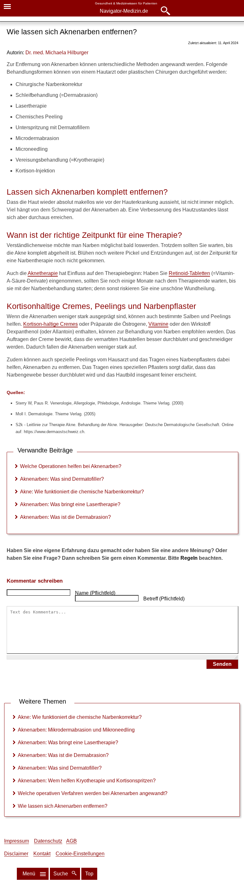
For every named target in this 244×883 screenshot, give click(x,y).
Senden (222, 664)
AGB (71, 841)
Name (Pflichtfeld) (95, 593)
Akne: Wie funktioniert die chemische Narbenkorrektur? (82, 491)
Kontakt (42, 853)
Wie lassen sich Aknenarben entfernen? (62, 806)
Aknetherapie (43, 273)
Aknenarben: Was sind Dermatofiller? (62, 479)
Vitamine (158, 324)
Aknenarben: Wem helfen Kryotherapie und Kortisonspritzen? (87, 780)
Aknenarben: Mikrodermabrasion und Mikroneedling (76, 729)
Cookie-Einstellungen (80, 853)
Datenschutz (48, 841)
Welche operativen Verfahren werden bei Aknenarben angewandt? (92, 793)
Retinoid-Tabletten (189, 273)
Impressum (16, 841)
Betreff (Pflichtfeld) (164, 598)
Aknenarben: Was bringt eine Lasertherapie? (70, 504)
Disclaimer (16, 853)
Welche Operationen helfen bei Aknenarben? (70, 466)
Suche (61, 873)
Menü (29, 873)
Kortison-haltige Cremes (50, 324)
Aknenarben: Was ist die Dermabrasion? (65, 517)
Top (89, 873)
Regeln (189, 558)
